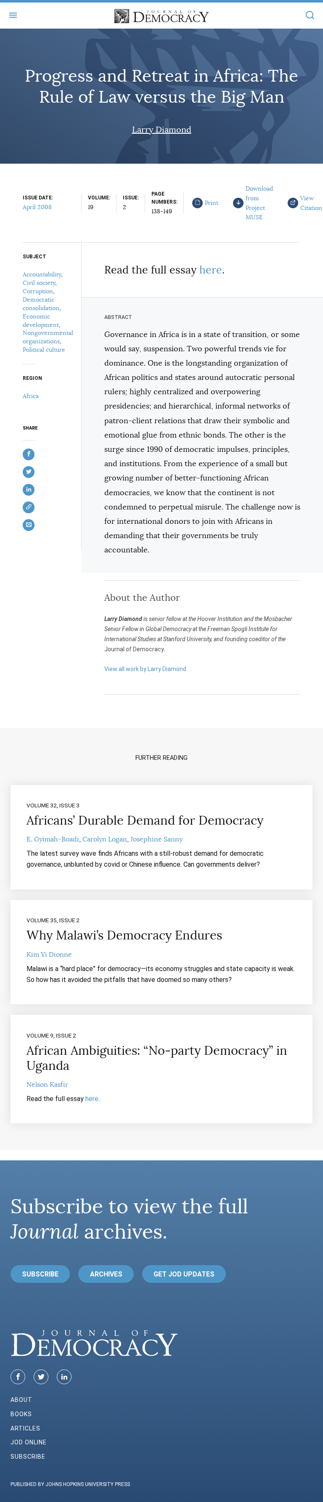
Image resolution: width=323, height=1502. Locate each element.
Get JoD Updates (184, 1274)
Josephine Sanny (156, 839)
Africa (31, 396)
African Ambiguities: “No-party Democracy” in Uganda (156, 1058)
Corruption (38, 291)
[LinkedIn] (64, 1376)
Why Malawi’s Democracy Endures (124, 935)
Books (21, 1414)
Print (211, 203)
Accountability (42, 274)
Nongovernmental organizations (48, 337)
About (21, 1399)
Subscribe (40, 1274)
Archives (106, 1274)
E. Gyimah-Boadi (52, 839)
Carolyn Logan (104, 839)
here (210, 269)
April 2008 (37, 207)
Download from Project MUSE (259, 203)
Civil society (39, 283)
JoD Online (29, 1442)
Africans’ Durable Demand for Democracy (144, 820)
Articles (25, 1428)
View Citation (311, 203)
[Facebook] (18, 1376)
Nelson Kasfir (47, 1084)
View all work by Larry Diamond (145, 669)
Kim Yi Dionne (49, 954)
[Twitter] (41, 1376)
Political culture (44, 349)
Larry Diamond (161, 130)
